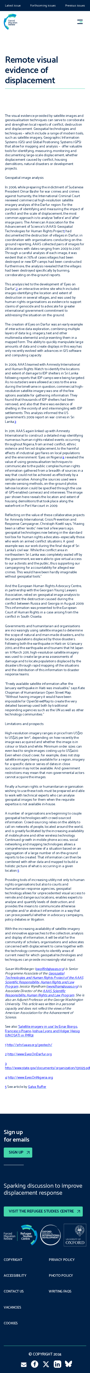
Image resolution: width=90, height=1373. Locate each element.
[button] (82, 22)
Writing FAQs (60, 1292)
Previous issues (75, 5)
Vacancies (12, 1308)
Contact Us (14, 1292)
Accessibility (15, 1276)
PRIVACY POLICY (61, 1260)
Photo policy (61, 1276)
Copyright (13, 1260)
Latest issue (13, 5)
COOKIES (11, 1324)
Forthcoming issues (43, 5)
